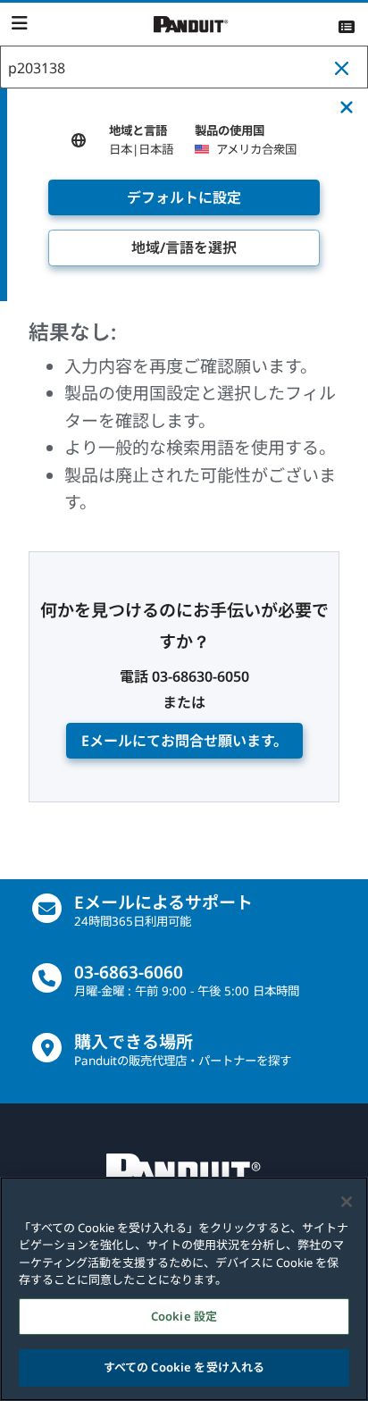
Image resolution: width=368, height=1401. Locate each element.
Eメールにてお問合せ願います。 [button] (184, 741)
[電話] (47, 978)
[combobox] (184, 67)
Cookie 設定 (184, 1316)
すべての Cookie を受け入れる (184, 1367)
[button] (345, 67)
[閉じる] (346, 1201)
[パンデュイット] (191, 24)
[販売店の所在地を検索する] (47, 1047)
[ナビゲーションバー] (19, 23)
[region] (184, 1289)
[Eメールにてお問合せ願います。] (47, 908)
